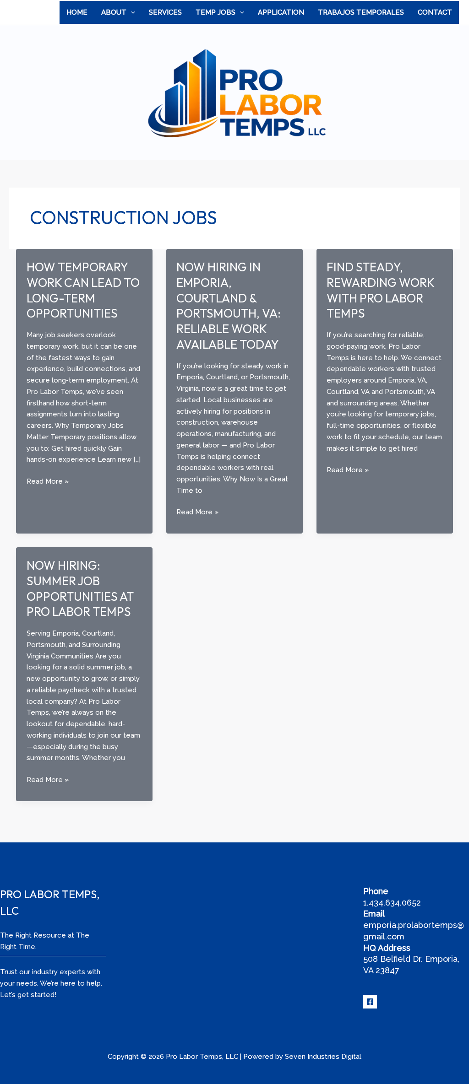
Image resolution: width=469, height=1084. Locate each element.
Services (165, 12)
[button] (130, 12)
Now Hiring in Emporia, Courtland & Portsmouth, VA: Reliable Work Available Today (228, 305)
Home (76, 12)
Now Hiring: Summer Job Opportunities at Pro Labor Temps (80, 588)
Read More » (48, 482)
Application (281, 12)
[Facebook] (370, 1001)
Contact (435, 12)
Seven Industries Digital (323, 1056)
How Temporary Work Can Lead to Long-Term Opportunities (83, 290)
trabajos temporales (361, 12)
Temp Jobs (215, 12)
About (113, 12)
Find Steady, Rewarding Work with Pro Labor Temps (380, 290)
